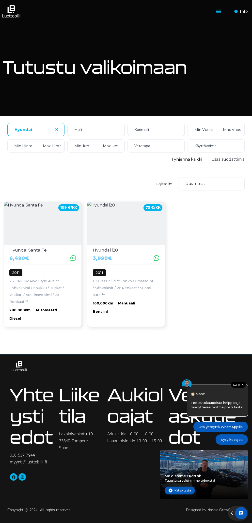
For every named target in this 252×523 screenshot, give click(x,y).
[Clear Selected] (56, 129)
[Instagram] (22, 477)
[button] (219, 11)
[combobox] (35, 129)
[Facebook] (13, 477)
